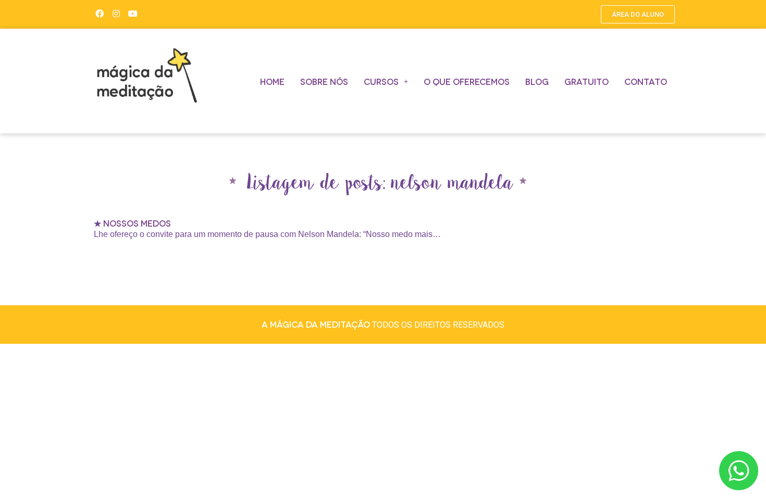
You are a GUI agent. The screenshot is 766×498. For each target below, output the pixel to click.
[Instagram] (116, 13)
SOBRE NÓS (324, 81)
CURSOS (381, 81)
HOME (272, 81)
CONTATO (645, 81)
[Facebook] (99, 13)
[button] (638, 14)
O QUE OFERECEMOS (467, 81)
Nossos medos (137, 223)
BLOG (537, 81)
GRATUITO (586, 81)
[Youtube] (133, 13)
